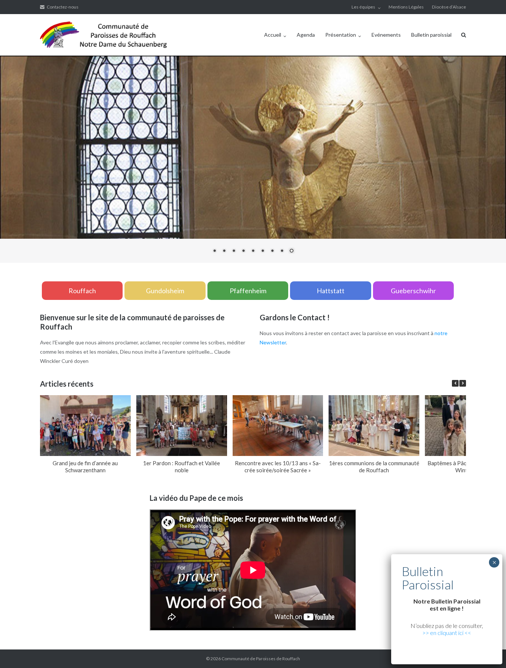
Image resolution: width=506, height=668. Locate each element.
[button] (462, 383)
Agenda (306, 35)
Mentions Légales (406, 7)
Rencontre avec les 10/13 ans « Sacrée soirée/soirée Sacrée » (278, 466)
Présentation (340, 35)
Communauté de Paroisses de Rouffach (261, 658)
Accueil (272, 35)
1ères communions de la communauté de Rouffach (374, 466)
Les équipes (363, 7)
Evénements (386, 35)
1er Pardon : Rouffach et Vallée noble (181, 466)
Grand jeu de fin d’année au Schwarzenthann (85, 466)
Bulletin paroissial (431, 35)
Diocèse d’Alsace (449, 7)
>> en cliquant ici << (446, 632)
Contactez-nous (63, 7)
